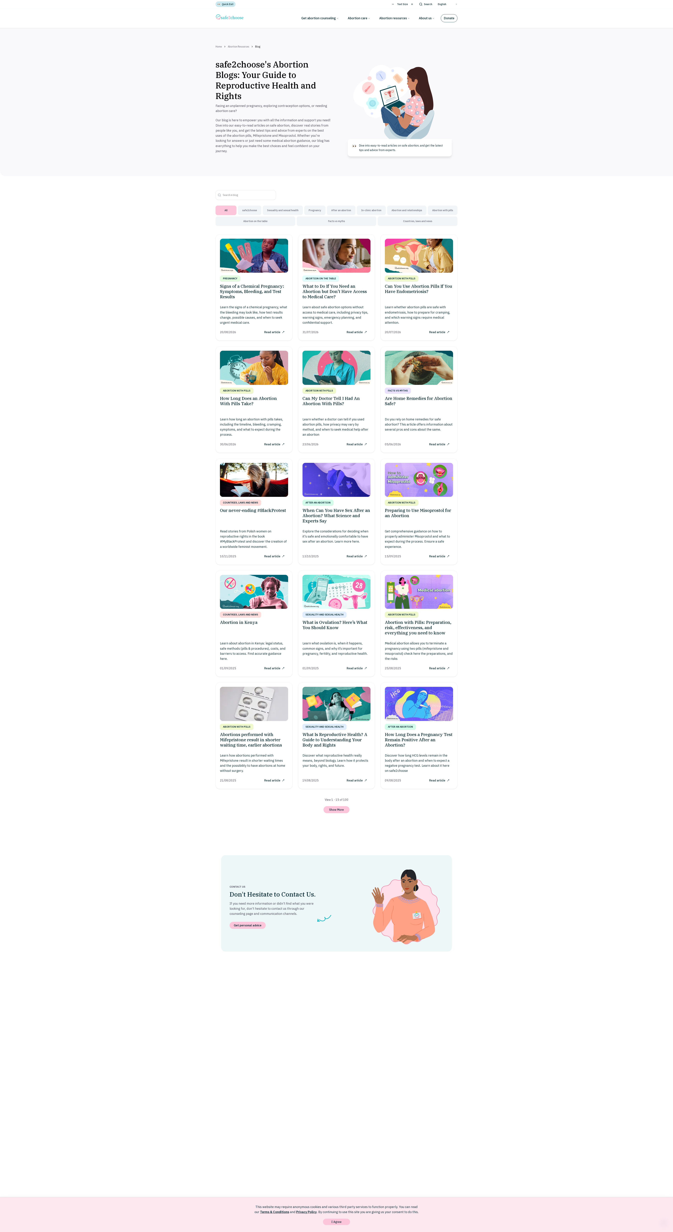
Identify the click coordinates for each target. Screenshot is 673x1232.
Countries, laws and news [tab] (417, 221)
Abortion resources (393, 18)
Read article (272, 332)
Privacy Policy (306, 1212)
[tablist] (336, 216)
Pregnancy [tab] (315, 210)
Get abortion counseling (318, 18)
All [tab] (226, 210)
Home (219, 46)
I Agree (336, 1222)
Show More (336, 809)
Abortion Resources (238, 46)
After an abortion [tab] (341, 210)
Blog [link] (257, 46)
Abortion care (357, 18)
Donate (449, 18)
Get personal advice (247, 925)
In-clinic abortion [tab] (371, 210)
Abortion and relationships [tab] (407, 210)
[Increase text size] (412, 4)
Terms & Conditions (274, 1212)
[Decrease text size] (393, 4)
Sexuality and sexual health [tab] (282, 210)
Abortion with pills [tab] (442, 210)
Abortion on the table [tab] (255, 221)
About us (425, 18)
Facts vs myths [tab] (336, 221)
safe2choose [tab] (249, 210)
